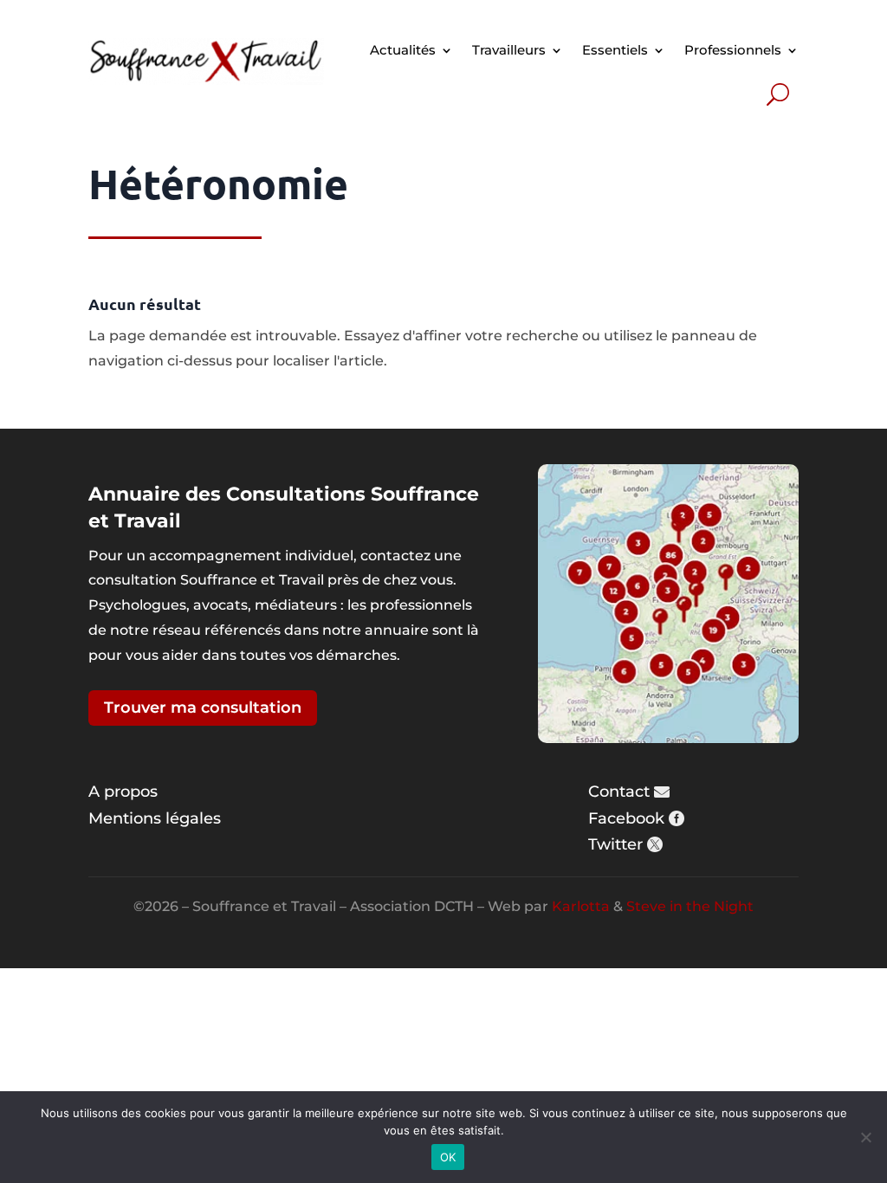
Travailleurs (509, 50)
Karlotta (581, 906)
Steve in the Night (690, 906)
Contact (619, 791)
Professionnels (732, 50)
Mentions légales (154, 818)
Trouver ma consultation (202, 707)
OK (448, 1157)
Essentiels (615, 50)
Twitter (615, 844)
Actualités (403, 50)
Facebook (626, 818)
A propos (123, 791)
